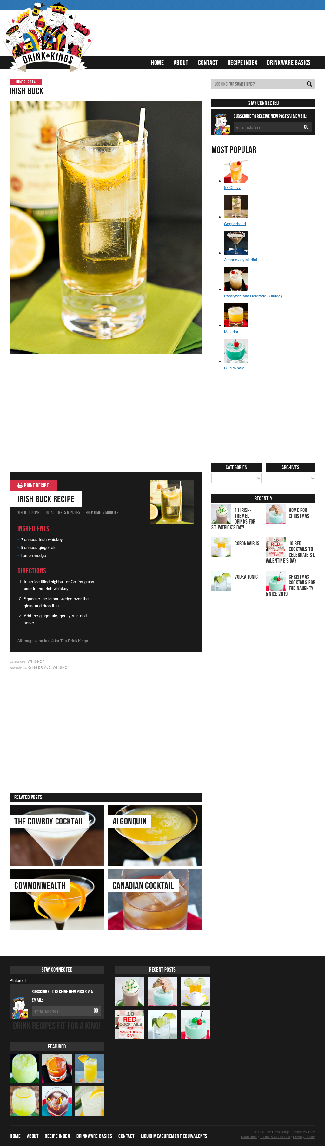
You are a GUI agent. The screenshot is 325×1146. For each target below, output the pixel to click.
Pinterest (18, 980)
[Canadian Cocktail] (155, 899)
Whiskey (36, 661)
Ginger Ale (39, 667)
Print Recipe (36, 485)
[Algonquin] (155, 835)
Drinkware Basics (289, 62)
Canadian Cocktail (143, 885)
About (181, 62)
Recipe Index (243, 62)
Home (157, 62)
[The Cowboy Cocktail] (57, 835)
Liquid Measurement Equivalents (174, 1136)
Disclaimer (249, 1136)
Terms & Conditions (275, 1136)
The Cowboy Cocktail (49, 821)
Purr (311, 1131)
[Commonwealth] (57, 899)
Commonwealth (39, 885)
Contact (208, 62)
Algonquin (130, 821)
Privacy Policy (304, 1136)
